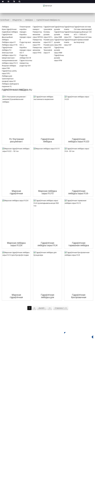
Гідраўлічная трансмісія (13, 382)
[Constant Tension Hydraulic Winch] (48, 115)
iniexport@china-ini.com (29, 447)
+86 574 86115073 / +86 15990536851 (26, 442)
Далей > (42, 308)
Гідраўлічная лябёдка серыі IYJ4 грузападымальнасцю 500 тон (47, 244)
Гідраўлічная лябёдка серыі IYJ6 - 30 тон (78, 192)
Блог (4, 427)
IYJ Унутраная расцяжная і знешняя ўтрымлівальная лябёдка (16, 140)
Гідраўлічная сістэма (82, 27)
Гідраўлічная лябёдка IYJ (48, 20)
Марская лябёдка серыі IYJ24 (16, 244)
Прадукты (17, 20)
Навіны (5, 424)
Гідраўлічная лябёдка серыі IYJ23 (78, 140)
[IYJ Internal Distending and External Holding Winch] (16, 115)
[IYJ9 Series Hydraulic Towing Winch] (79, 271)
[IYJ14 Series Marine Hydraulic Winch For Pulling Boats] (16, 271)
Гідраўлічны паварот (11, 379)
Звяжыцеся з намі (10, 431)
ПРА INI (5, 409)
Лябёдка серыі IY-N (9, 45)
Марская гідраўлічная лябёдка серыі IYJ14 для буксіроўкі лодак (16, 296)
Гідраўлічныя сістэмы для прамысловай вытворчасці (83, 39)
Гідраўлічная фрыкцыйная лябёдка (7, 37)
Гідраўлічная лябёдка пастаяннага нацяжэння (47, 140)
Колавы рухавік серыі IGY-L (48, 34)
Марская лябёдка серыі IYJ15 (47, 192)
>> (50, 308)
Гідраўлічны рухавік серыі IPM (59, 57)
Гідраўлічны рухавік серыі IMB (59, 34)
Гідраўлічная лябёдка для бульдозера (47, 296)
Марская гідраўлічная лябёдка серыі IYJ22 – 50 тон (16, 192)
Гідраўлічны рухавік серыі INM (59, 50)
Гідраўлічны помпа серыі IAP (69, 42)
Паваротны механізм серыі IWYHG (38, 34)
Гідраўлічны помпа (11, 390)
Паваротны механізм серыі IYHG (37, 50)
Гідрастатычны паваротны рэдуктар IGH (26, 63)
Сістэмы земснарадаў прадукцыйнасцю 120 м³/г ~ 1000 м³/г (83, 31)
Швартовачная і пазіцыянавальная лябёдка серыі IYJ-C (10, 60)
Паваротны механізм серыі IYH (37, 42)
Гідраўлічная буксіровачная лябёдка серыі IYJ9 (79, 296)
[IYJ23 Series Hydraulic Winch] (79, 115)
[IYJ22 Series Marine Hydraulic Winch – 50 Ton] (16, 167)
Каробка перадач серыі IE (25, 37)
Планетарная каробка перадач (25, 29)
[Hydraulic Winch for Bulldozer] (48, 271)
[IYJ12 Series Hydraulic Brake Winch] (79, 219)
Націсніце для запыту (76, 334)
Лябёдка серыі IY (9, 42)
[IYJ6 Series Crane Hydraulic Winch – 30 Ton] (79, 167)
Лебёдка (29, 20)
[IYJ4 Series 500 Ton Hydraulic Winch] (48, 219)
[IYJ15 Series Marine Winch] (48, 167)
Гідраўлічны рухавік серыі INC (59, 42)
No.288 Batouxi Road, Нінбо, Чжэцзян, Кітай (28, 452)
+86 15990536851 (17, 462)
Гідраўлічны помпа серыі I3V (69, 34)
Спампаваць (7, 416)
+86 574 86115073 (15, 457)
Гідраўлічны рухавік (11, 386)
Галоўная (4, 20)
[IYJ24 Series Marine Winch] (16, 219)
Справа (5, 420)
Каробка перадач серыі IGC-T (25, 50)
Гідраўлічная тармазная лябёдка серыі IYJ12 (78, 244)
